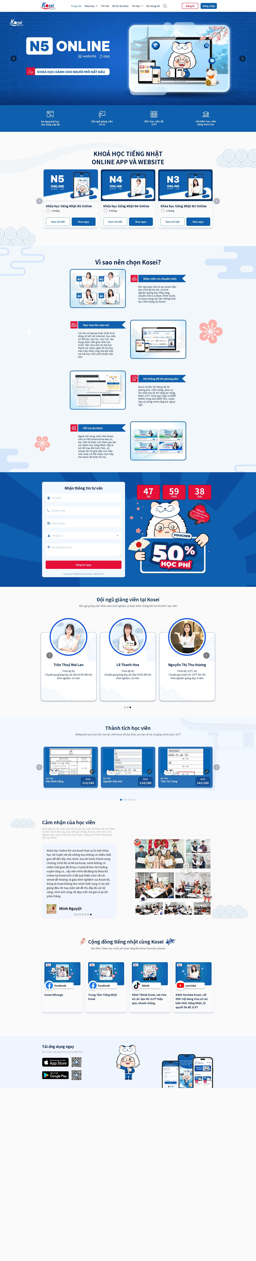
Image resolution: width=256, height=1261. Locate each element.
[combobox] (83, 534)
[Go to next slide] (242, 58)
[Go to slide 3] (130, 707)
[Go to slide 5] (131, 800)
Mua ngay (83, 221)
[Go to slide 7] (91, 914)
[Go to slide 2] (127, 707)
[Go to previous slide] (13, 58)
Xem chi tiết (58, 221)
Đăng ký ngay (83, 565)
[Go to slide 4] (129, 800)
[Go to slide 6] (134, 800)
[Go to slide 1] (125, 707)
